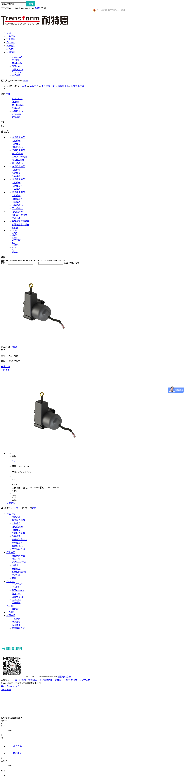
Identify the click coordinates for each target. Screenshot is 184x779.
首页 (8, 33)
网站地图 (6, 689)
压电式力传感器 (19, 157)
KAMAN (16, 245)
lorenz (14, 238)
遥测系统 (16, 218)
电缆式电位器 (77, 86)
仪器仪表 (16, 176)
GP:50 (14, 233)
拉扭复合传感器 (19, 215)
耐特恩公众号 (64, 677)
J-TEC (15, 247)
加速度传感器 (18, 150)
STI (13, 242)
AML (20, 261)
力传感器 (16, 141)
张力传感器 (17, 163)
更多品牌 (45, 86)
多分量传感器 (18, 137)
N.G (31, 261)
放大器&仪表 (18, 160)
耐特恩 (38, 8)
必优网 (22, 680)
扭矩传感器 (17, 144)
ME (8, 261)
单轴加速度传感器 (20, 221)
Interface (14, 261)
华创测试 (32, 680)
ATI (13, 250)
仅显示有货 (74, 263)
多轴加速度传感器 (20, 224)
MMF (14, 235)
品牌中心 (34, 86)
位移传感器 (63, 86)
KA (54, 86)
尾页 (34, 508)
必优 (14, 680)
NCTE (15, 230)
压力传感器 (17, 153)
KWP (14, 347)
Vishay (15, 252)
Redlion (61, 261)
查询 (66, 263)
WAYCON (16, 240)
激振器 (15, 228)
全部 (8, 94)
